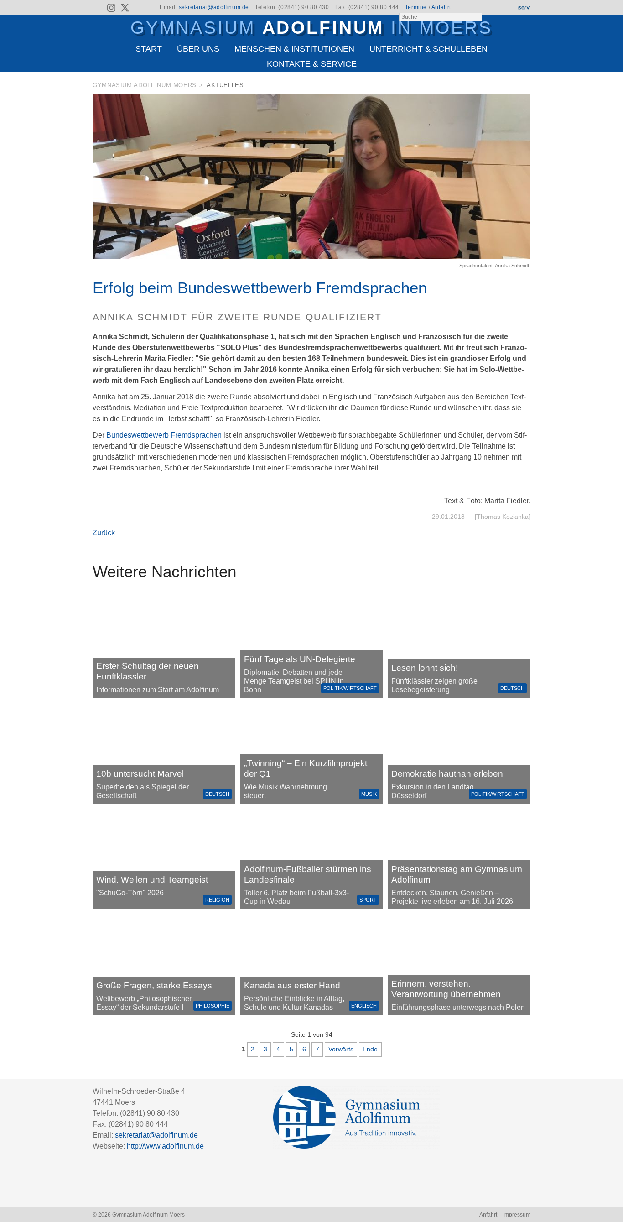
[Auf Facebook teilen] (513, 87)
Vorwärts (340, 1049)
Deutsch (512, 688)
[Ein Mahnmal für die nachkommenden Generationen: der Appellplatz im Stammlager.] (459, 965)
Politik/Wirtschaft (350, 688)
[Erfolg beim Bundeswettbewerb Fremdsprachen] (311, 256)
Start (148, 48)
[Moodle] (491, 7)
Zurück (104, 533)
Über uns (198, 48)
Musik (369, 794)
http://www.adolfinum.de (165, 1146)
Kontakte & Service (312, 63)
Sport (368, 900)
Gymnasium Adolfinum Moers (145, 85)
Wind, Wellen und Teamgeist (152, 879)
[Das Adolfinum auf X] (124, 9)
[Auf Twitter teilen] (525, 87)
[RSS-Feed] (98, 7)
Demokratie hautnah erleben (447, 773)
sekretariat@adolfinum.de (214, 7)
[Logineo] (507, 7)
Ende (370, 1049)
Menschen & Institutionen (294, 48)
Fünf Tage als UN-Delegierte (299, 659)
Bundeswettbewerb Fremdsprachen (164, 435)
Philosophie (212, 1005)
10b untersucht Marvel (140, 773)
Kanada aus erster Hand (292, 985)
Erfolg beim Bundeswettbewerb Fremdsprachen (260, 288)
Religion (217, 900)
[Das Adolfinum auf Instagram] (112, 9)
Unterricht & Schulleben (428, 48)
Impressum (516, 1215)
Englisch (364, 1005)
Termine (416, 7)
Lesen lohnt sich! (424, 668)
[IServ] (523, 7)
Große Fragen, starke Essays (154, 985)
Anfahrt (441, 7)
